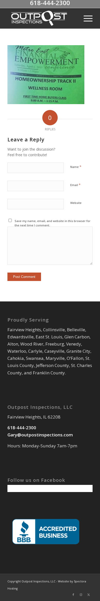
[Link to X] (89, 594)
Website (76, 203)
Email (75, 184)
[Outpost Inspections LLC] (41, 18)
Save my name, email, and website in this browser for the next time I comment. (53, 223)
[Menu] (85, 18)
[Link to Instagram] (81, 594)
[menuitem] (85, 18)
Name (75, 166)
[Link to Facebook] (73, 594)
